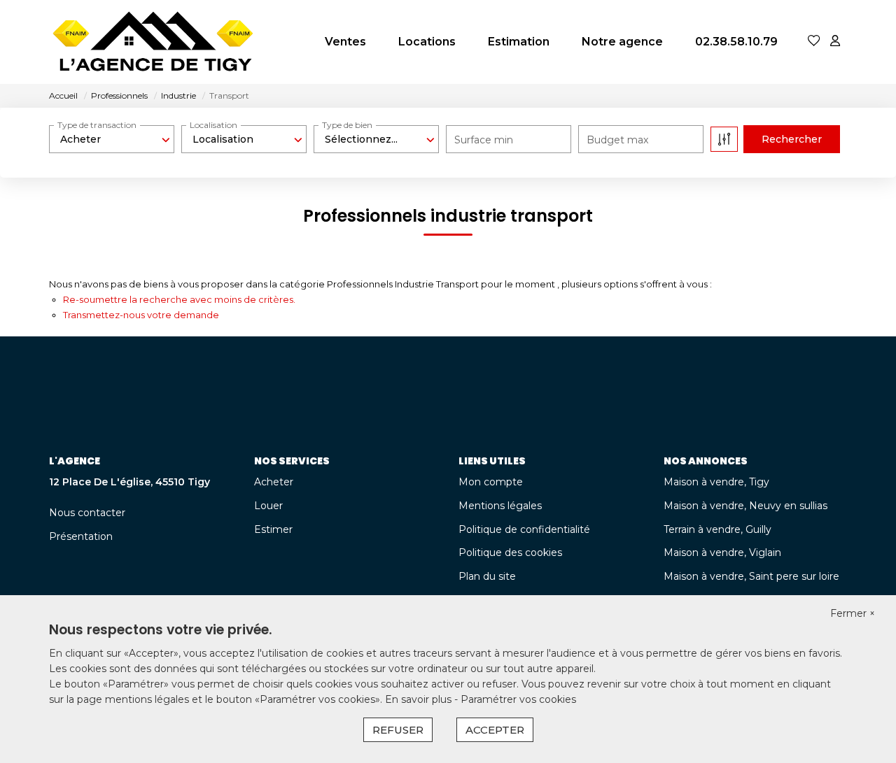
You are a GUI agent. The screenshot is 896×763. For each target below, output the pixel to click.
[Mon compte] (835, 41)
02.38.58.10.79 (736, 41)
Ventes (345, 41)
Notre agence (622, 41)
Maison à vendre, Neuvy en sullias (745, 505)
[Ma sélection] (814, 41)
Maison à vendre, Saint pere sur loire (751, 576)
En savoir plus (419, 699)
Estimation (519, 41)
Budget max (617, 140)
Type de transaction (96, 125)
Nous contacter (87, 512)
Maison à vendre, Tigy (716, 482)
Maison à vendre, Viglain (722, 552)
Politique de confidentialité (524, 529)
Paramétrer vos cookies (518, 699)
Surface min (483, 140)
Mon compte (490, 482)
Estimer (273, 529)
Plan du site (487, 576)
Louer (268, 505)
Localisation (213, 125)
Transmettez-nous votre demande (141, 314)
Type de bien (347, 125)
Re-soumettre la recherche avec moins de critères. (179, 299)
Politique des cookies (510, 552)
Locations (427, 41)
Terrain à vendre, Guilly (717, 529)
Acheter (273, 482)
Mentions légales (500, 505)
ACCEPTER (494, 729)
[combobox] (112, 139)
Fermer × (852, 613)
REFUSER (398, 729)
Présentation (81, 536)
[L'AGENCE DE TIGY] (154, 42)
